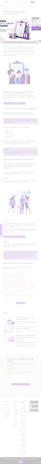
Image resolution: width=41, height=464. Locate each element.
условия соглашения (38, 25)
